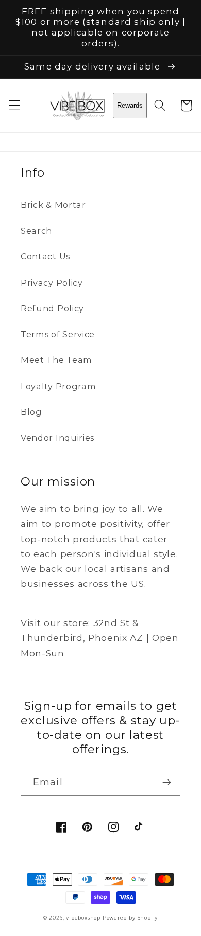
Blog (31, 412)
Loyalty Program (58, 386)
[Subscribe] (167, 782)
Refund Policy (52, 308)
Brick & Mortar (53, 205)
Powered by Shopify (130, 918)
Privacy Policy (52, 283)
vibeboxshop (83, 918)
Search (36, 231)
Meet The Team (56, 360)
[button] (15, 106)
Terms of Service (58, 334)
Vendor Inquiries (57, 437)
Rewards (130, 105)
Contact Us (45, 256)
